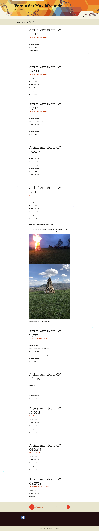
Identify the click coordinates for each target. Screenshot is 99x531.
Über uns (24, 17)
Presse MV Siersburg (48, 154)
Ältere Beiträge (37, 507)
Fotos (30, 17)
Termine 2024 (37, 17)
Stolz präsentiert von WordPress (52, 528)
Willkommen (16, 17)
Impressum (51, 17)
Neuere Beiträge (62, 507)
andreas (45, 37)
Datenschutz (42, 528)
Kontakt (44, 17)
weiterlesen (32, 57)
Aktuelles (40, 37)
